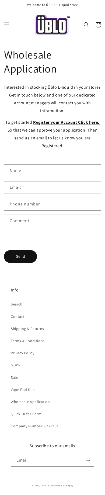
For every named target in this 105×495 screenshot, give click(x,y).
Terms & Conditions (28, 340)
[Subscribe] (88, 460)
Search (17, 304)
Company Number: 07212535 (35, 426)
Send (20, 256)
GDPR (15, 365)
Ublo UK (45, 485)
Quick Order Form (26, 413)
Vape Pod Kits (23, 389)
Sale (14, 377)
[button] (7, 25)
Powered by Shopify (62, 485)
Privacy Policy (22, 352)
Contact (17, 316)
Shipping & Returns (27, 328)
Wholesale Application (30, 401)
